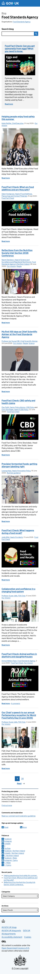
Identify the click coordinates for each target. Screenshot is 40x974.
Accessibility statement (12, 937)
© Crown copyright (20, 968)
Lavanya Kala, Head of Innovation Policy (16, 471)
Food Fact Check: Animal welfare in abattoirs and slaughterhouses (19, 655)
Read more (9, 104)
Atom (25, 827)
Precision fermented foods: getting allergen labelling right (19, 465)
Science (31, 343)
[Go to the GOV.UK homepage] (10, 3)
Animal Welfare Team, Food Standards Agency (18, 661)
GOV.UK (26, 930)
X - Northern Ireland (11, 856)
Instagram (8, 841)
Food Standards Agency (20, 17)
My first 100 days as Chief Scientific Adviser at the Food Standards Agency (19, 334)
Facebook (8, 839)
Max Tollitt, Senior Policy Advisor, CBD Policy (18, 407)
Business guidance (14, 473)
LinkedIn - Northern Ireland (14, 853)
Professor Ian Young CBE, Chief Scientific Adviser (19, 341)
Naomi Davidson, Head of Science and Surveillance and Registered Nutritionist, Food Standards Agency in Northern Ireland (19, 262)
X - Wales (7, 863)
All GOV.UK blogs (9, 927)
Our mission (11, 266)
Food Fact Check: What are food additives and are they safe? (18, 188)
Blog (4, 13)
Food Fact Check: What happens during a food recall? (18, 532)
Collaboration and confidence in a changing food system (18, 590)
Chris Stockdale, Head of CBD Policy (15, 409)
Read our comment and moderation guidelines (19, 816)
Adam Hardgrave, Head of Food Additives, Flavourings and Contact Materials (17, 195)
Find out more (7, 805)
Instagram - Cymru (11, 860)
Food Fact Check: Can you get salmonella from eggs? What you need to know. (20, 49)
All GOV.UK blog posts (11, 930)
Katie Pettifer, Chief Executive (12, 123)
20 (22, 778)
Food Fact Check (8, 198)
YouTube (7, 848)
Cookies (27, 937)
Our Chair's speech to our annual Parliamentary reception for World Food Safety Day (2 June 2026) (19, 715)
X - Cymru (7, 865)
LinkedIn (7, 844)
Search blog (8, 29)
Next (19, 783)
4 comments (15, 703)
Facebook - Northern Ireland (14, 851)
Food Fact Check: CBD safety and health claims (18, 402)
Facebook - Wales (10, 858)
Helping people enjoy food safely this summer (18, 118)
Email (6, 827)
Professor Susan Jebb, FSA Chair (13, 596)
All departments (9, 934)
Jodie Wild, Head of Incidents (12, 537)
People (19, 266)
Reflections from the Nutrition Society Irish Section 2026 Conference (17, 253)
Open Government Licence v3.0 (15, 948)
